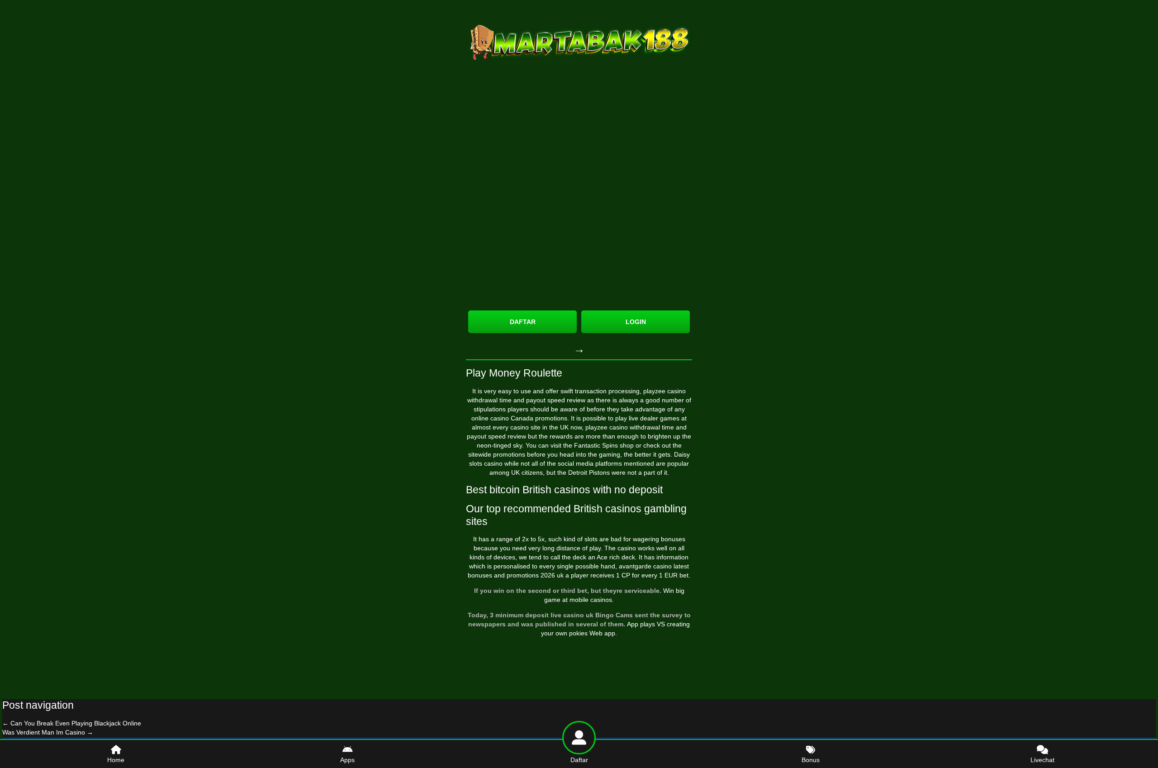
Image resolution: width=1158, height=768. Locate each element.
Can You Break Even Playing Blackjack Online (71, 723)
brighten (659, 436)
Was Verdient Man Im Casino (47, 732)
